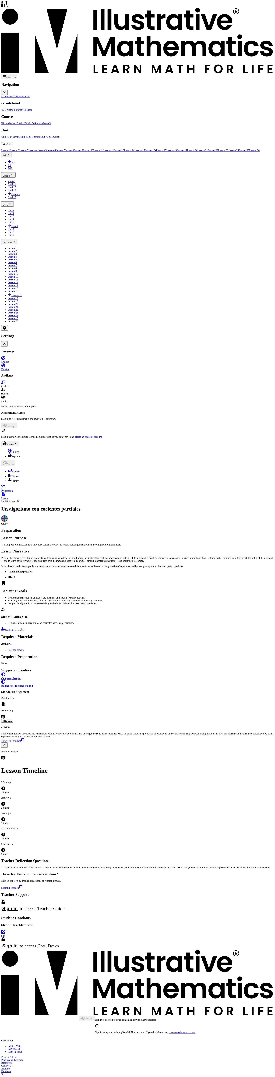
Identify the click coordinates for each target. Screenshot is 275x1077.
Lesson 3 (12, 253)
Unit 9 (11, 235)
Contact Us (7, 1065)
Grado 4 (6, 176)
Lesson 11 (13, 276)
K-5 (4, 155)
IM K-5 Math (14, 1046)
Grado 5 (12, 197)
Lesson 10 (13, 274)
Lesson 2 (12, 251)
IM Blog (5, 1068)
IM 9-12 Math (15, 1051)
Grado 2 (12, 187)
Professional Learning (12, 1060)
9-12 (10, 168)
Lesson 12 (13, 279)
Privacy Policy (8, 1057)
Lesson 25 (13, 318)
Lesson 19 (13, 301)
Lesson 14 (13, 285)
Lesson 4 (12, 256)
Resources (6, 1062)
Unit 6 (5, 205)
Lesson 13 (13, 282)
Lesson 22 (13, 309)
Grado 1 (12, 184)
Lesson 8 (12, 268)
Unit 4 (11, 219)
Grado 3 (12, 190)
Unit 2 (11, 213)
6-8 (9, 165)
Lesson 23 (13, 312)
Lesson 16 (13, 291)
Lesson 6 (12, 262)
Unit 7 (11, 229)
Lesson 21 (13, 307)
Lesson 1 (12, 248)
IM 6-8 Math (14, 1048)
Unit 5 (11, 222)
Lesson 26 (13, 321)
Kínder (11, 181)
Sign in (10, 908)
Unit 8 (11, 232)
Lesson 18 (13, 298)
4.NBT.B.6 (7, 721)
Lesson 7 (12, 265)
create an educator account (88, 436)
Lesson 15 (13, 288)
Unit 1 (11, 210)
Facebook (6, 1071)
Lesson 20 (13, 304)
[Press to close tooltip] (4, 745)
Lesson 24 (13, 315)
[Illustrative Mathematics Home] (137, 37)
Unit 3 (11, 216)
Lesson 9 (12, 271)
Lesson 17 (7, 242)
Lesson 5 (12, 259)
